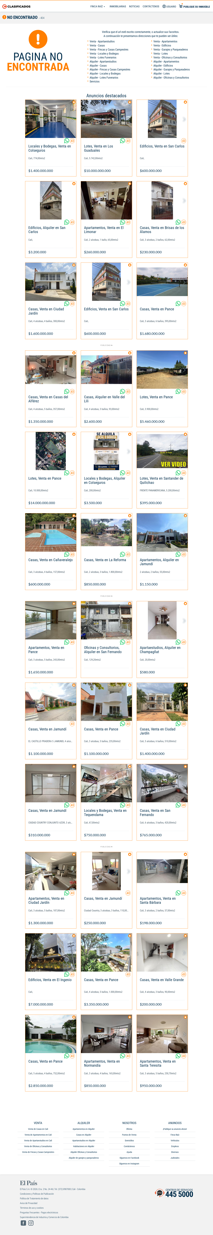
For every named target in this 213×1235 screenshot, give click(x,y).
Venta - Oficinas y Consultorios (170, 57)
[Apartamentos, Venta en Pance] (50, 620)
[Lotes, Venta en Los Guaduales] (106, 119)
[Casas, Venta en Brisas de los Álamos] (162, 200)
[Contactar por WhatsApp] (67, 142)
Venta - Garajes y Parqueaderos (170, 49)
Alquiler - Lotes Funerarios (104, 77)
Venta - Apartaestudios (102, 41)
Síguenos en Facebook (129, 1158)
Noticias (134, 6)
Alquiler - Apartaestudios (103, 61)
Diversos (175, 1152)
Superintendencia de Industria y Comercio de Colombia (44, 1217)
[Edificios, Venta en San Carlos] (162, 119)
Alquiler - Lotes (161, 73)
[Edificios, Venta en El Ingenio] (50, 952)
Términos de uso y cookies (32, 1207)
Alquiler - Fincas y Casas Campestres (110, 69)
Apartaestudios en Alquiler (83, 1140)
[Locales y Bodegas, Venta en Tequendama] (106, 783)
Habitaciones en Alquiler (83, 1146)
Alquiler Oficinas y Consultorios (83, 1152)
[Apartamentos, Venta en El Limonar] (106, 200)
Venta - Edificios (162, 45)
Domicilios (129, 1140)
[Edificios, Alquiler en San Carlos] (50, 200)
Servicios (94, 81)
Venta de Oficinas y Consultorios (38, 1146)
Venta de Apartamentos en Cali (38, 1135)
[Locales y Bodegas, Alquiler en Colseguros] (106, 451)
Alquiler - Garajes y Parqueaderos (171, 69)
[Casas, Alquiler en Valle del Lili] (106, 370)
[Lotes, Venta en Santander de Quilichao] (162, 451)
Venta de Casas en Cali (38, 1129)
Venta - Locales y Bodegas (104, 53)
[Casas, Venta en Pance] (162, 282)
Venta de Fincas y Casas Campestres (38, 1152)
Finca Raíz (96, 6)
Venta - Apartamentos (165, 41)
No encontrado (22, 17)
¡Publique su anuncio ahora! (175, 1129)
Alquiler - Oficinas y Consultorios (171, 77)
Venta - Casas (97, 45)
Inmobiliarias (118, 6)
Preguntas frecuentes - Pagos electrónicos (39, 1212)
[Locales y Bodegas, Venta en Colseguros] (50, 119)
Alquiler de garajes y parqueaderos (84, 1158)
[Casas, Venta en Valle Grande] (162, 952)
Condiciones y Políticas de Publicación (37, 1193)
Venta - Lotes (160, 53)
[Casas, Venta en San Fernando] (162, 783)
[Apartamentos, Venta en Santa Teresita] (162, 1034)
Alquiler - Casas (98, 65)
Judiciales (175, 1158)
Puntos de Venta (129, 1135)
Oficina (129, 1129)
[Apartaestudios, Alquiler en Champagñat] (162, 620)
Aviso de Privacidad (28, 1203)
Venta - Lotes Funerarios (103, 57)
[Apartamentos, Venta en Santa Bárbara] (162, 871)
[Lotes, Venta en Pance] (162, 370)
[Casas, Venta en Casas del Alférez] (50, 370)
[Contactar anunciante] (72, 142)
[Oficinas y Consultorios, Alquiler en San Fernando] (106, 620)
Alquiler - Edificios (163, 65)
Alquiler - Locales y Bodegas (105, 73)
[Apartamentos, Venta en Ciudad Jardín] (50, 871)
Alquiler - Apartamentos (166, 61)
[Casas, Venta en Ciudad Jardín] (50, 282)
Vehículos (175, 1140)
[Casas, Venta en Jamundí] (50, 702)
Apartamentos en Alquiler (84, 1129)
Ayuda (129, 1152)
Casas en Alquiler (83, 1135)
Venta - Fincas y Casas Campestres (109, 49)
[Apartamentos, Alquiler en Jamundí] (162, 532)
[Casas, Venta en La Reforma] (106, 532)
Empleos (175, 1146)
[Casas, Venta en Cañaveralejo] (50, 532)
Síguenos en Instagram (129, 1163)
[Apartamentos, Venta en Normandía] (106, 1034)
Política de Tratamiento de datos (34, 1198)
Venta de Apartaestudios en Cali (38, 1140)
